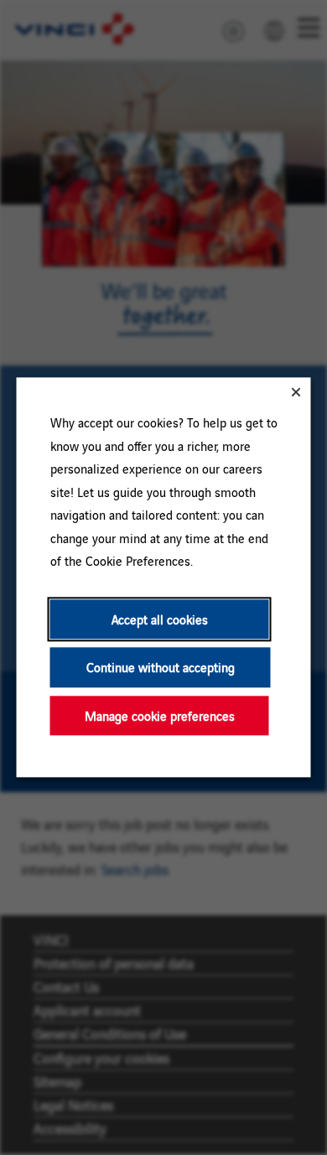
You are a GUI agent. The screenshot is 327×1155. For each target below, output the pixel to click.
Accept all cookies (160, 619)
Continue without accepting (160, 667)
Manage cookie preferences (160, 715)
